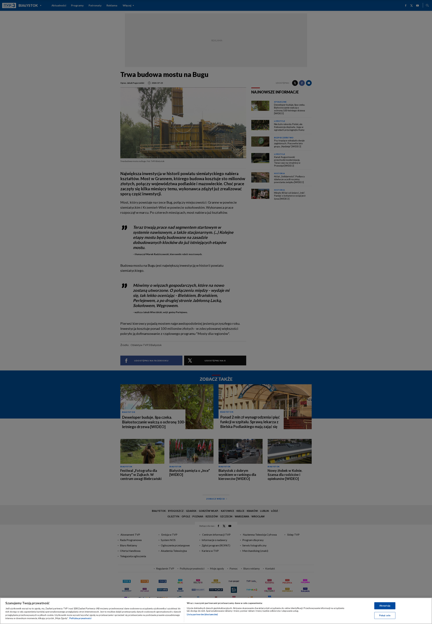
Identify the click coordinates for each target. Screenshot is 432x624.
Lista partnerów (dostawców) (202, 614)
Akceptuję (384, 605)
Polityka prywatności (80, 618)
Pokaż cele (384, 615)
